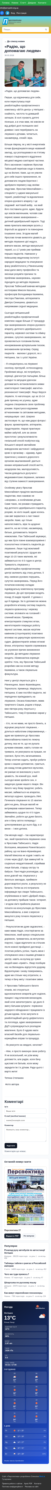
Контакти (42, 3)
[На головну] (12, 21)
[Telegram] (7, 13)
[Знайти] (46, 29)
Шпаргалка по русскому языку (20, 1282)
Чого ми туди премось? (16, 1274)
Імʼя (6, 1107)
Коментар (9, 1125)
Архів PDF (28, 1484)
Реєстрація (21, 13)
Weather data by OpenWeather (14, 1461)
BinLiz (42, 1476)
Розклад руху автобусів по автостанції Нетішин (24, 1251)
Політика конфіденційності (12, 1487)
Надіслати (11, 1146)
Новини (15, 3)
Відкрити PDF (12, 1236)
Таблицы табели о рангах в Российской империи (25, 1264)
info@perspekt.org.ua (9, 8)
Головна (5, 3)
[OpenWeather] (40, 1307)
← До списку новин (15, 41)
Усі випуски (29, 1236)
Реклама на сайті (31, 1487)
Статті (23, 3)
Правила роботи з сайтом (12, 1484)
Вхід (13, 13)
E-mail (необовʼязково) (15, 1116)
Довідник (32, 3)
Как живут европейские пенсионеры (23, 1293)
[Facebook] (2, 13)
